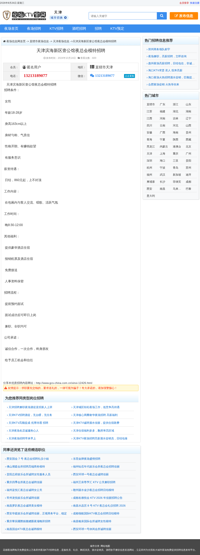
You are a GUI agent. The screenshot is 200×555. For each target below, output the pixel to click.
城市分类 (94, 546)
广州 (188, 153)
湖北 (175, 111)
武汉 (162, 174)
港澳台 (177, 146)
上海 (162, 153)
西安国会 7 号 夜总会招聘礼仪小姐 (27, 458)
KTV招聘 (56, 28)
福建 (162, 111)
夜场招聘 (34, 28)
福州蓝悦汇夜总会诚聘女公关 (24, 490)
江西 (149, 118)
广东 (162, 104)
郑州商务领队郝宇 (158, 49)
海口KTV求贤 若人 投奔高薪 (164, 70)
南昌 (162, 188)
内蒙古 (164, 146)
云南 (162, 125)
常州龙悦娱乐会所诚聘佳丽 (22, 497)
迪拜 (188, 174)
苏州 (188, 167)
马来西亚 (178, 188)
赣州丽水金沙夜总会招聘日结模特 (93, 490)
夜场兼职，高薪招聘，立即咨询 (167, 56)
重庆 (175, 153)
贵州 (188, 132)
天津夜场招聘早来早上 (22, 438)
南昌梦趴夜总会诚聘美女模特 (24, 505)
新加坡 (177, 174)
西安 (149, 188)
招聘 (98, 28)
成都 (188, 181)
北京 (188, 146)
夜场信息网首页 (16, 41)
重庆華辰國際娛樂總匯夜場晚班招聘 (28, 521)
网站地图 (105, 546)
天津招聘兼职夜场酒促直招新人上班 (30, 407)
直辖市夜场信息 (39, 41)
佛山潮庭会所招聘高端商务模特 (25, 466)
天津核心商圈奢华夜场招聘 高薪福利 (95, 414)
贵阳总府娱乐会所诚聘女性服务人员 (28, 474)
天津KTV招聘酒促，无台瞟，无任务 (30, 414)
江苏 (149, 111)
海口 (162, 160)
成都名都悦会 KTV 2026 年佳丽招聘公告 (97, 497)
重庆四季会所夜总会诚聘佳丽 (24, 482)
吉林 (175, 118)
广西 (162, 132)
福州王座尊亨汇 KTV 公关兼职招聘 (93, 482)
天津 (149, 153)
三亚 (175, 160)
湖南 (188, 111)
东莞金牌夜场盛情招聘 (86, 458)
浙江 (175, 104)
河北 (175, 125)
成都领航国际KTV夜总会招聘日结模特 (95, 513)
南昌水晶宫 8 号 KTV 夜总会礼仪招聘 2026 (99, 505)
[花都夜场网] (25, 15)
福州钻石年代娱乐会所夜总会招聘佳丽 (96, 466)
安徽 (149, 132)
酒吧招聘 (79, 28)
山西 (188, 125)
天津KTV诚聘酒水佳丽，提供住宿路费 (95, 422)
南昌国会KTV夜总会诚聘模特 (24, 529)
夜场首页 (11, 28)
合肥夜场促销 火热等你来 (163, 84)
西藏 (188, 139)
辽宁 (188, 118)
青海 (149, 139)
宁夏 (162, 139)
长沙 (162, 181)
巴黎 (188, 188)
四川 (149, 125)
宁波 (162, 167)
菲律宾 (177, 181)
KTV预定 (117, 28)
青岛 (175, 167)
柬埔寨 (151, 181)
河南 (162, 118)
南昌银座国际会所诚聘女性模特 (91, 521)
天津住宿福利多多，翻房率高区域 (93, 430)
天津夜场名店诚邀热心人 (23, 430)
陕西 (175, 139)
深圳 (149, 160)
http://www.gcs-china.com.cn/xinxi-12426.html (64, 382)
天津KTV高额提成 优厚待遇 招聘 (28, 422)
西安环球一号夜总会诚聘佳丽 (90, 474)
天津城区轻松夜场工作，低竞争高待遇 (96, 407)
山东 (188, 104)
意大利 (151, 195)
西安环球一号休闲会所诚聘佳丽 (91, 529)
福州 (149, 174)
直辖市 (151, 104)
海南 (175, 132)
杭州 (149, 167)
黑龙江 (151, 146)
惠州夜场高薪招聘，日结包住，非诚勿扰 (172, 63)
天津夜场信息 (61, 41)
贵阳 (188, 160)
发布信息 (185, 16)
